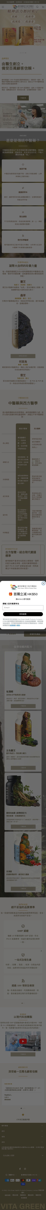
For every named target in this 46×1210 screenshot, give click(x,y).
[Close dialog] (43, 583)
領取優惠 (23, 614)
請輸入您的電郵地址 (11, 603)
